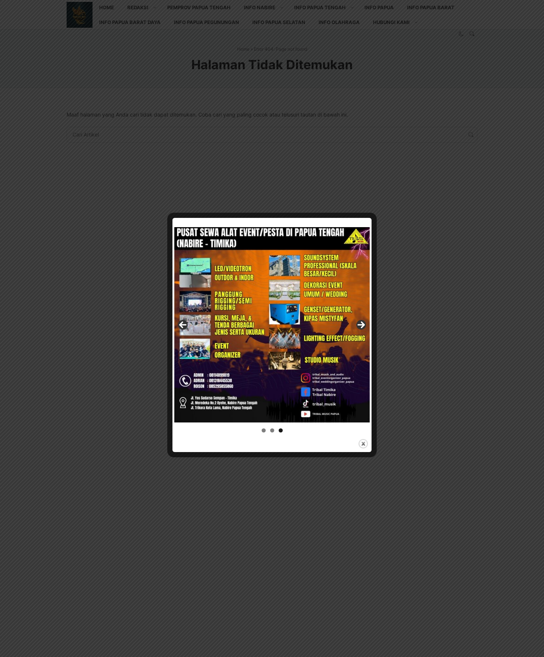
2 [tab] (272, 430)
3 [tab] (281, 430)
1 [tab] (264, 430)
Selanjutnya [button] (361, 325)
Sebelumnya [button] (183, 325)
